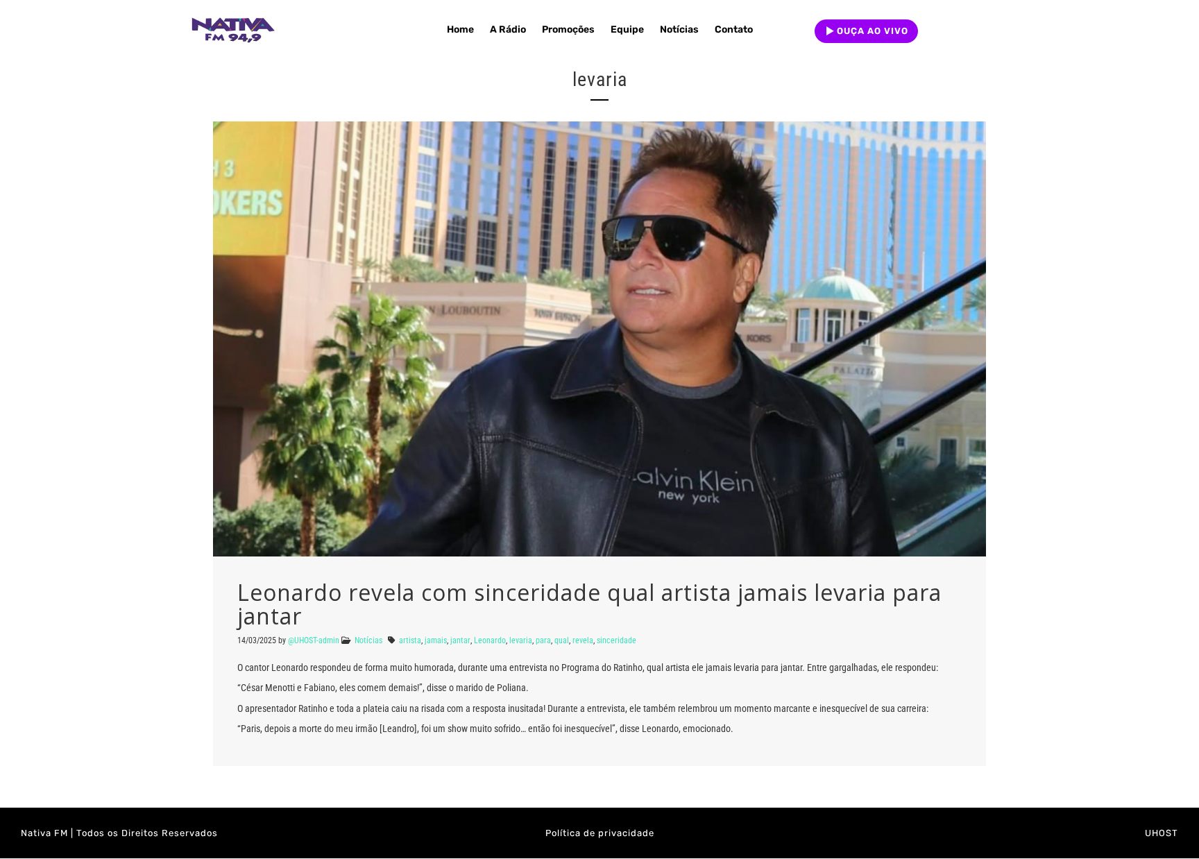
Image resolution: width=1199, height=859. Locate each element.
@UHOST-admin (313, 640)
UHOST (1161, 833)
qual (561, 640)
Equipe (627, 29)
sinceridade (616, 640)
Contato (734, 29)
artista (410, 640)
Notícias (679, 29)
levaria (520, 640)
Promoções (568, 29)
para (543, 640)
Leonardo (490, 640)
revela (582, 640)
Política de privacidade (599, 833)
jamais (436, 640)
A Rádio (508, 29)
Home (460, 29)
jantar (460, 640)
